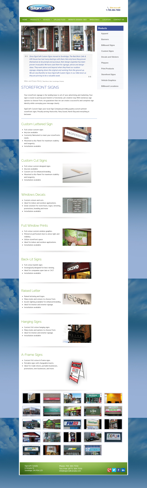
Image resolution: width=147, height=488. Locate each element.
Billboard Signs (107, 45)
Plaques (103, 63)
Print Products (106, 69)
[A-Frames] (77, 386)
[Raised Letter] (77, 304)
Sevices (46, 20)
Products (34, 20)
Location (106, 20)
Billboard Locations (108, 86)
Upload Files (59, 20)
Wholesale (94, 20)
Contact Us (119, 20)
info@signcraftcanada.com (70, 471)
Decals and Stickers (109, 57)
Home (24, 20)
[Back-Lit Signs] (77, 278)
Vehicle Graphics (107, 80)
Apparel (103, 34)
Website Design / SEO (77, 20)
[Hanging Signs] (77, 342)
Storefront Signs (107, 74)
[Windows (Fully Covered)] (77, 245)
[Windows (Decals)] (77, 213)
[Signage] (77, 141)
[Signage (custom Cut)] (77, 182)
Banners (104, 39)
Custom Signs (106, 51)
